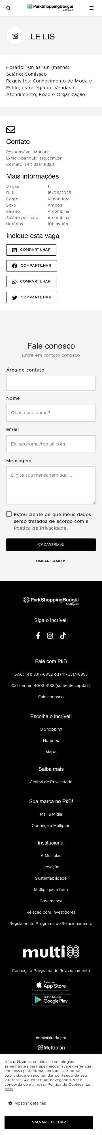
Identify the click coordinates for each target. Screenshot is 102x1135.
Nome (13, 398)
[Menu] (92, 8)
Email (12, 429)
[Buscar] (8, 8)
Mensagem (19, 461)
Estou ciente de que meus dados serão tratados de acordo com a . (52, 521)
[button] (51, 383)
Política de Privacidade (40, 528)
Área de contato (25, 370)
